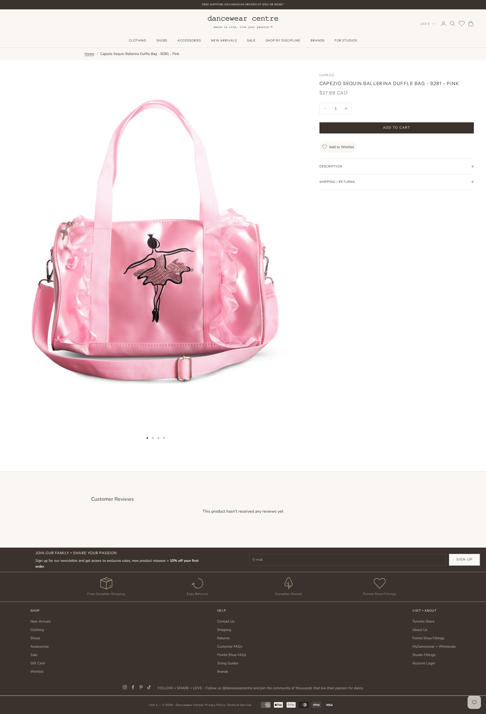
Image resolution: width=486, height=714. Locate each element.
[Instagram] (124, 687)
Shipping (224, 629)
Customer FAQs (229, 646)
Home (89, 53)
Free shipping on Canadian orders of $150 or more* (243, 4)
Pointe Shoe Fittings (428, 638)
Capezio (327, 75)
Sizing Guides (227, 663)
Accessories (189, 40)
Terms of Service (239, 705)
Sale (251, 40)
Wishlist (37, 671)
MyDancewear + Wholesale (434, 646)
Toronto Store (423, 621)
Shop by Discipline (283, 40)
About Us (420, 629)
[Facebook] (132, 687)
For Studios (346, 40)
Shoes (162, 40)
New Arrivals (224, 40)
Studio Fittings (424, 654)
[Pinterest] (141, 687)
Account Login (423, 663)
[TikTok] (149, 687)
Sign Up (464, 559)
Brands (318, 40)
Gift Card (37, 663)
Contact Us (226, 621)
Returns (223, 638)
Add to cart (396, 127)
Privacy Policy (215, 705)
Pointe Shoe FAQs (231, 654)
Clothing (137, 40)
